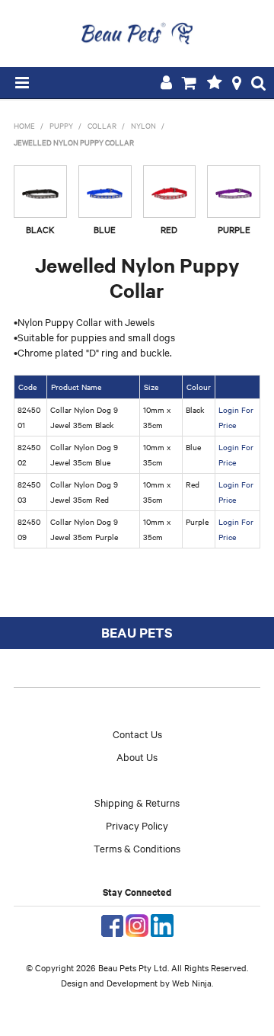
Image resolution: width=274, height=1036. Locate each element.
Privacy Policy (137, 825)
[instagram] (137, 924)
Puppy (61, 125)
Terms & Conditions (137, 848)
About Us (137, 756)
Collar (102, 125)
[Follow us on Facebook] (112, 924)
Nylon (143, 125)
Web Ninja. (192, 983)
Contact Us (137, 733)
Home (24, 125)
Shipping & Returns (137, 802)
